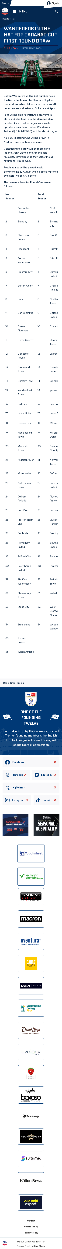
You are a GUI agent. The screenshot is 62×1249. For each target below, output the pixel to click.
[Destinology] (31, 1116)
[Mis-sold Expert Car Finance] (31, 1203)
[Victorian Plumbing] (31, 877)
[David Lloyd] (31, 1030)
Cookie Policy (31, 1227)
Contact (31, 1221)
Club (4, 3)
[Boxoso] (31, 1095)
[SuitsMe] (31, 1158)
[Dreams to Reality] (31, 1137)
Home (12, 19)
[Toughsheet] (31, 854)
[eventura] (31, 941)
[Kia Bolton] (31, 985)
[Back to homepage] (5, 11)
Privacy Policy (31, 1233)
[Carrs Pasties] (31, 963)
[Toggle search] (56, 11)
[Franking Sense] (31, 896)
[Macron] (31, 918)
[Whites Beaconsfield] (31, 1073)
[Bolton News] (31, 1180)
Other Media (39, 1246)
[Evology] (31, 1052)
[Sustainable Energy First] (31, 1008)
